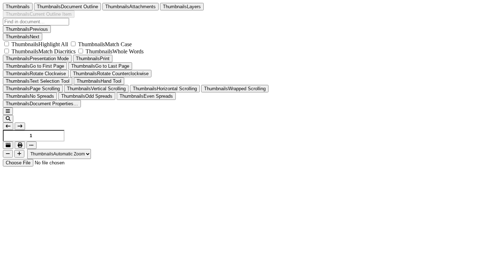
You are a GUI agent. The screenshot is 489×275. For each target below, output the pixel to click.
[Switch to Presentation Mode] (8, 145)
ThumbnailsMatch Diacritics (43, 51)
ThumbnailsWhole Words (115, 51)
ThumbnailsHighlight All (39, 44)
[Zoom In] (19, 154)
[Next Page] (20, 126)
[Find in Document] (8, 118)
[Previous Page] (8, 126)
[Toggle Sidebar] (8, 111)
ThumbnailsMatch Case (105, 44)
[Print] (20, 145)
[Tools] (31, 145)
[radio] (18, 6)
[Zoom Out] (8, 154)
